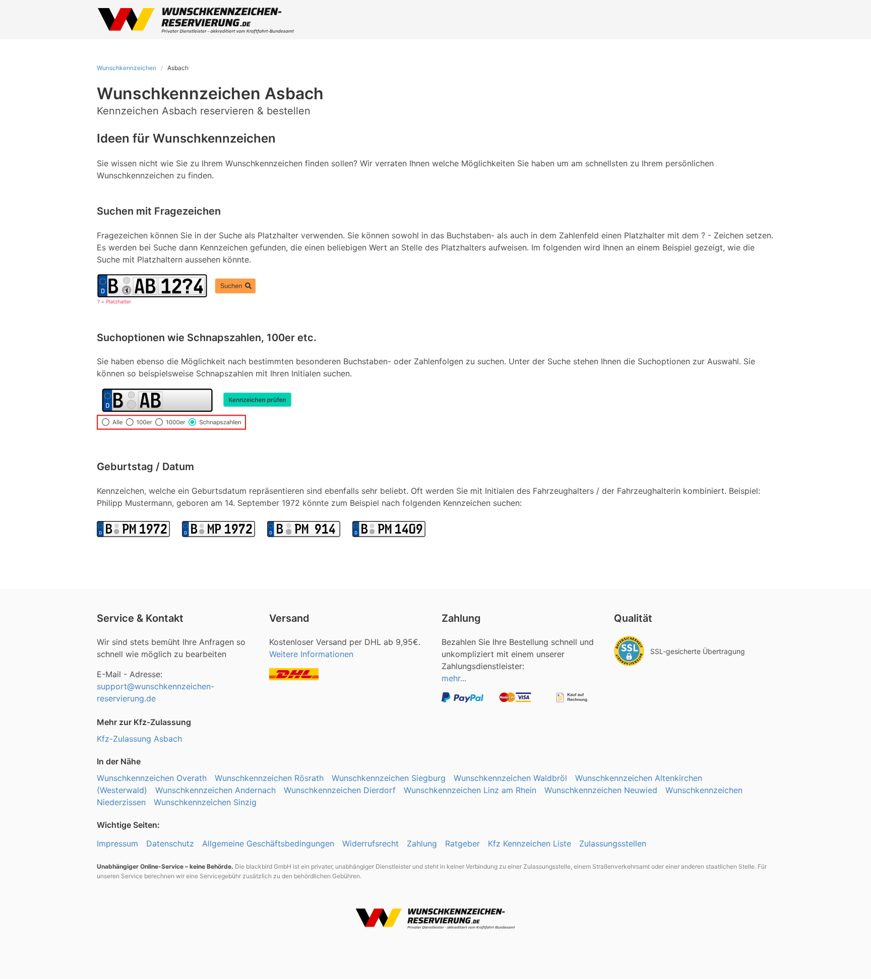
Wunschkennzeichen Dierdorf (340, 790)
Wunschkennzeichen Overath (152, 778)
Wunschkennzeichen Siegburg (389, 778)
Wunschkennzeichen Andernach (215, 790)
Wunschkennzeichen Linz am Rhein (470, 790)
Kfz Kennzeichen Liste (529, 843)
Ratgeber (462, 843)
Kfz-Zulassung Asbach (139, 739)
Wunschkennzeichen (126, 68)
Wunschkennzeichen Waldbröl (510, 778)
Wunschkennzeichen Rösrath (269, 778)
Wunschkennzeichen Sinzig (205, 802)
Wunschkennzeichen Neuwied (600, 790)
